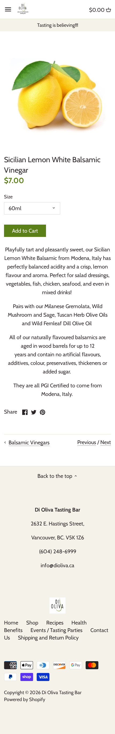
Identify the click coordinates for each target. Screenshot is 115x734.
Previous (86, 442)
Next (105, 442)
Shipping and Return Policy (48, 637)
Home (11, 622)
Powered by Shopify (24, 699)
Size (8, 197)
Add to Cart (25, 231)
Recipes (54, 622)
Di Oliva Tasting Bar (62, 692)
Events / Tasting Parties (56, 630)
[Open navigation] (8, 9)
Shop (32, 622)
